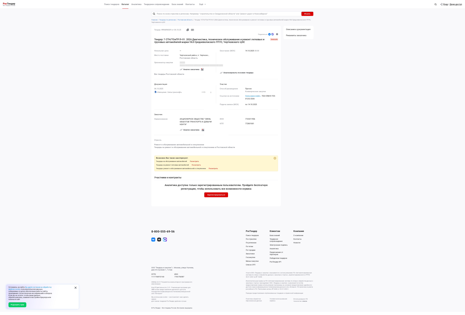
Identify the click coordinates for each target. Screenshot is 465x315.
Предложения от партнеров (276, 253)
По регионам (251, 243)
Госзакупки (250, 257)
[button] (435, 4)
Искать (307, 14)
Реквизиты (296, 35)
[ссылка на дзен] (159, 239)
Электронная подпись (279, 245)
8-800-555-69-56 (163, 231)
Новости (296, 243)
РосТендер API (275, 262)
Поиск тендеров (111, 4)
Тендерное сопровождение (156, 4)
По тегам (249, 246)
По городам (250, 250)
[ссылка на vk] (153, 239)
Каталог (125, 4)
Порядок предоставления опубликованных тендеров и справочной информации (274, 293)
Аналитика (136, 4)
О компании (298, 235)
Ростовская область (189, 58)
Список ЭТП (251, 265)
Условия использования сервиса (278, 300)
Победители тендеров (278, 258)
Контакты (190, 4)
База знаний (177, 4)
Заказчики (250, 254)
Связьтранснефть (252, 96)
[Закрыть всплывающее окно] (75, 287)
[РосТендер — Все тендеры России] (9, 4)
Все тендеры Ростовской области (169, 74)
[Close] (275, 158)
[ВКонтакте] (269, 34)
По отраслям (251, 239)
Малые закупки (252, 261)
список (304, 301)
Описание (298, 29)
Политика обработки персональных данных (254, 300)
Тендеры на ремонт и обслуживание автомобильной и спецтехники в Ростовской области (194, 147)
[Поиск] (154, 14)
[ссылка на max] (165, 239)
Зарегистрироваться (216, 195)
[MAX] (272, 34)
